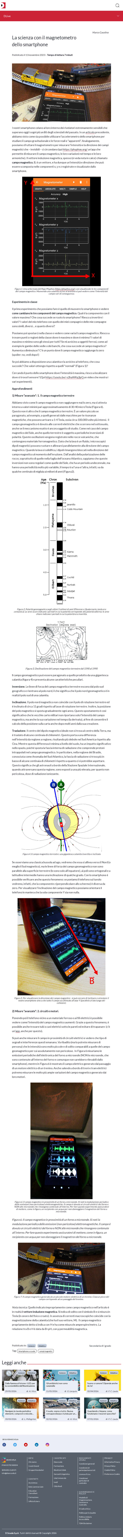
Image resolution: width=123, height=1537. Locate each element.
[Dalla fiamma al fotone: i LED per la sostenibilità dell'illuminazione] (20, 1381)
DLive (7, 16)
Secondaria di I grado (100, 1345)
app (17, 1031)
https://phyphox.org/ (75, 149)
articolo (90, 132)
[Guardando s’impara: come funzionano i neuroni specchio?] (102, 1409)
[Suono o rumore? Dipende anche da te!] (102, 1381)
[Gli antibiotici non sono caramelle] (61, 1381)
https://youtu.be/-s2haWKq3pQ (64, 377)
